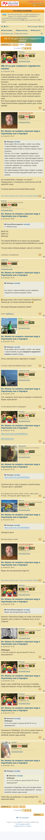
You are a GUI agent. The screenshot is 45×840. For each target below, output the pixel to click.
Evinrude (3, 201)
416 (20, 748)
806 (28, 507)
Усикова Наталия (24, 370)
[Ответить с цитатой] (40, 107)
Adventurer (22, 629)
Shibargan (22, 52)
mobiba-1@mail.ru (37, 3)
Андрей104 (4, 260)
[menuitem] (6, 26)
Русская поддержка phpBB (22, 824)
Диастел (21, 500)
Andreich (14, 742)
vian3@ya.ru (10, 314)
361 (28, 58)
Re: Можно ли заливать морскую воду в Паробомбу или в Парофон (20, 132)
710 (10, 266)
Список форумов (39, 5)
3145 (28, 454)
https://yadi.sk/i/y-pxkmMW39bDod (14, 434)
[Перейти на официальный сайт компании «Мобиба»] (10, 4)
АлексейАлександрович (26, 113)
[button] (30, 48)
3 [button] (27, 48)
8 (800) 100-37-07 (36, 2)
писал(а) (17, 141)
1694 (27, 325)
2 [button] (25, 48)
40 (27, 377)
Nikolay (20, 318)
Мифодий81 (22, 446)
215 (28, 635)
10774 (28, 119)
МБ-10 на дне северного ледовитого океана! (22, 39)
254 (10, 207)
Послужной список (24, 61)
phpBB (19, 822)
